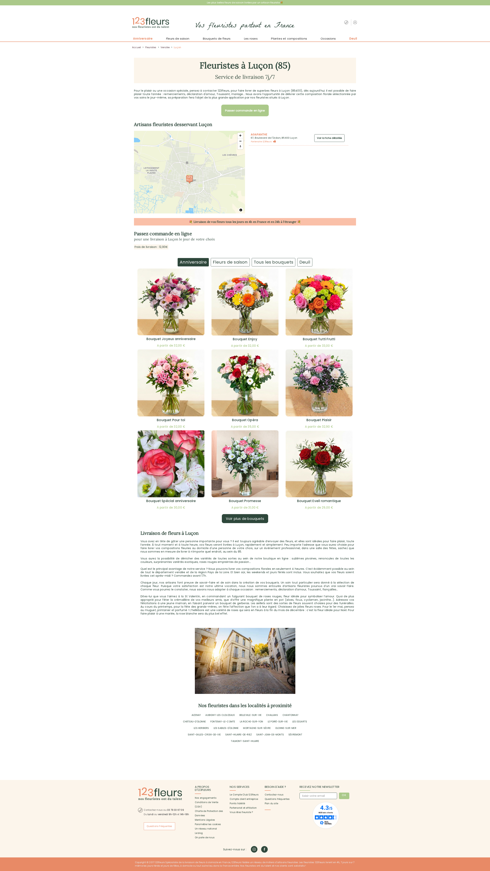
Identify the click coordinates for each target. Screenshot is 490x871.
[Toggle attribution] (240, 210)
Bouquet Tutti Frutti (319, 339)
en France (260, 222)
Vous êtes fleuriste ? (241, 812)
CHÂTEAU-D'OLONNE (194, 721)
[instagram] (254, 849)
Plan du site (271, 803)
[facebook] (264, 849)
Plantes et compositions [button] (289, 39)
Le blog (199, 833)
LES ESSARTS (299, 721)
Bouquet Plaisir (319, 420)
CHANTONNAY (290, 715)
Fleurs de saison (177, 39)
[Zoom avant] (240, 135)
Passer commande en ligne (245, 110)
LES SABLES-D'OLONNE (226, 728)
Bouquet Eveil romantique (319, 501)
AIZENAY (196, 715)
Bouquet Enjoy (245, 339)
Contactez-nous (274, 794)
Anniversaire (143, 39)
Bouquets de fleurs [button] (217, 39)
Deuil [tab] (304, 262)
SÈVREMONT (295, 734)
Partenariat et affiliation (243, 807)
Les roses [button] (251, 39)
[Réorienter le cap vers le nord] (240, 146)
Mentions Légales (205, 819)
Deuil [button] (353, 39)
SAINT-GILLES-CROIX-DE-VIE (204, 734)
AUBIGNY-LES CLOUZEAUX (220, 715)
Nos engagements (205, 797)
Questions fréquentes (277, 799)
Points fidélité (237, 803)
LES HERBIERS (201, 728)
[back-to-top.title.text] (485, 833)
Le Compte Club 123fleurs (244, 794)
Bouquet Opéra (245, 420)
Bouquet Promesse (245, 501)
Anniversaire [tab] (193, 262)
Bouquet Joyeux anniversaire (171, 339)
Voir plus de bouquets (245, 518)
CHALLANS (272, 715)
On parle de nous (205, 837)
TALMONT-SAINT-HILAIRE (245, 741)
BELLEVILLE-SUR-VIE (250, 715)
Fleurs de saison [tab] (230, 262)
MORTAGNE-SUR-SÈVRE (257, 728)
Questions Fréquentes (159, 826)
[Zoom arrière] (240, 141)
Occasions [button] (328, 39)
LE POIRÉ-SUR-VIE (278, 721)
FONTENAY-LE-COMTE (222, 721)
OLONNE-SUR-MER (285, 728)
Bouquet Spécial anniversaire (171, 501)
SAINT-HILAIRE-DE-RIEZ (238, 734)
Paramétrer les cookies (208, 824)
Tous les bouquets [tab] (273, 262)
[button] (355, 22)
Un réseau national (206, 828)
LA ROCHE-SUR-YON (251, 721)
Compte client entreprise (244, 799)
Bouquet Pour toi (171, 420)
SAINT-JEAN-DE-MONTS (270, 734)
